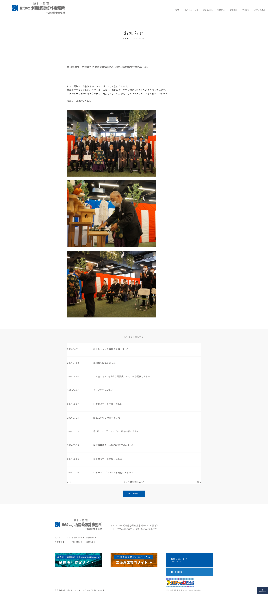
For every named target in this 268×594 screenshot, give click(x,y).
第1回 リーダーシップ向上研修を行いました (116, 431)
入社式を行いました (103, 390)
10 (134, 482)
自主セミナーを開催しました (107, 404)
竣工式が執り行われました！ (107, 418)
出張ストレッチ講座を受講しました (111, 349)
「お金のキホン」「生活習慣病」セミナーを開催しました (121, 376)
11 (137, 482)
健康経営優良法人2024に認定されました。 (114, 445)
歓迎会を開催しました (104, 363)
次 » (199, 482)
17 (142, 482)
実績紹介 (90, 537)
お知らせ (90, 542)
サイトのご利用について (92, 590)
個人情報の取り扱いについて (66, 590)
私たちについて (61, 537)
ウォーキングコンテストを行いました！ (113, 472)
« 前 (69, 482)
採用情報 (76, 542)
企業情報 (59, 542)
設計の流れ (77, 537)
